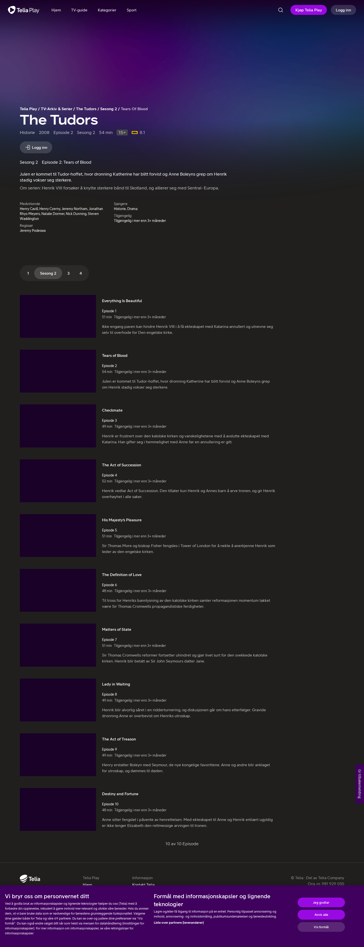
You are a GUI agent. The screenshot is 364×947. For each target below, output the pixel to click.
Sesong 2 (108, 108)
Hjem (87, 884)
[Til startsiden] (23, 10)
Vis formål (321, 927)
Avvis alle (321, 915)
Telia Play (28, 108)
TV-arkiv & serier (56, 108)
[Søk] (280, 10)
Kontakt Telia (143, 884)
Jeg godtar (321, 902)
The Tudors (86, 108)
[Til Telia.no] (30, 879)
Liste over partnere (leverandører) (179, 922)
